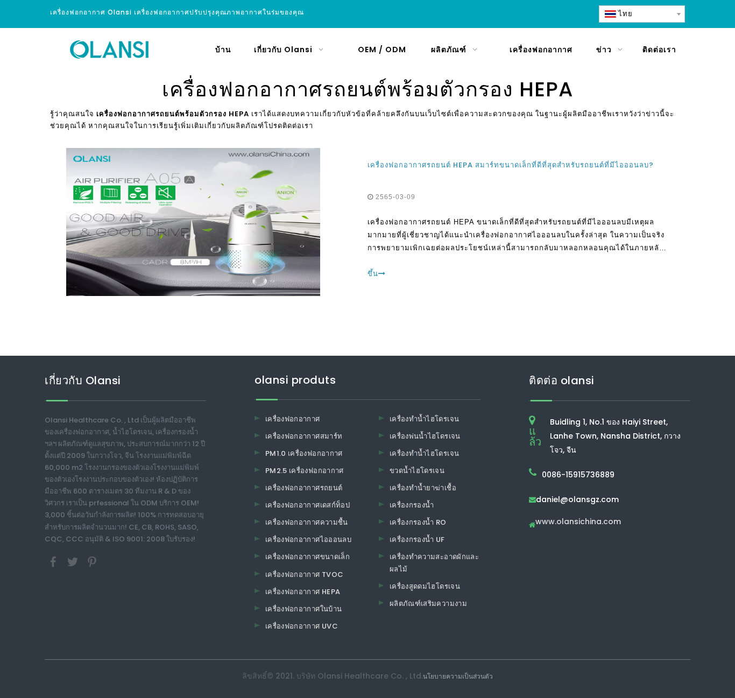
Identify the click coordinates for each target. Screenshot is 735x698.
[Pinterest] (92, 561)
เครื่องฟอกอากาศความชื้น (306, 522)
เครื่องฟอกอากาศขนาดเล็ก (307, 557)
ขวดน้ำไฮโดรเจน (417, 471)
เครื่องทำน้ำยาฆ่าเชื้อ (423, 488)
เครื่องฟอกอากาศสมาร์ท (303, 436)
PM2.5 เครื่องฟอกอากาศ (304, 471)
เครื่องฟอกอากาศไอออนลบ (308, 539)
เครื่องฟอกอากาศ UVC (301, 626)
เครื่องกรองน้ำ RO (418, 522)
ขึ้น (372, 274)
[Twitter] (73, 561)
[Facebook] (54, 561)
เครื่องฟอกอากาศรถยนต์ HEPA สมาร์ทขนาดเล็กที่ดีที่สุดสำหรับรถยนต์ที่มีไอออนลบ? (510, 165)
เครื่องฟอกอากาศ (292, 419)
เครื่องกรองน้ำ (412, 505)
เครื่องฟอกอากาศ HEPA (302, 592)
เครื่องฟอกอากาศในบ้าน (303, 609)
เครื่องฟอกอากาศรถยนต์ (303, 488)
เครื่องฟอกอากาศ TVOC (304, 574)
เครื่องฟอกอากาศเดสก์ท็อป (307, 505)
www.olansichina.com (578, 522)
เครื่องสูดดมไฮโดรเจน (425, 586)
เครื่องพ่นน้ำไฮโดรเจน (425, 436)
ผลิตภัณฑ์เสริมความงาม (428, 603)
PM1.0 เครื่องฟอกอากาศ (304, 453)
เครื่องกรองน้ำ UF (417, 539)
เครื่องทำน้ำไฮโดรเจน (424, 419)
